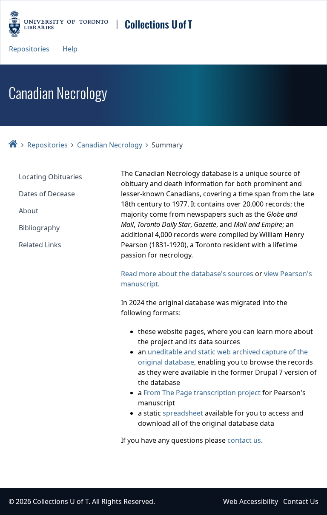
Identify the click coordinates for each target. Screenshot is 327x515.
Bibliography (39, 227)
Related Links (40, 244)
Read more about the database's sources (187, 273)
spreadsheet (183, 413)
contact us (244, 440)
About (28, 210)
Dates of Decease (47, 193)
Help (70, 49)
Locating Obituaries (50, 176)
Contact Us (300, 501)
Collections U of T (61, 501)
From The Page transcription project (202, 392)
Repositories (29, 49)
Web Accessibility (250, 501)
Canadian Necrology (109, 145)
